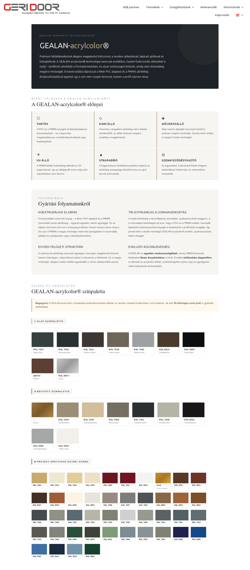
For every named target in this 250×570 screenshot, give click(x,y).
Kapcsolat (222, 15)
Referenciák (209, 7)
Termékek (153, 7)
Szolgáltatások (180, 7)
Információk (232, 7)
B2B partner (131, 7)
